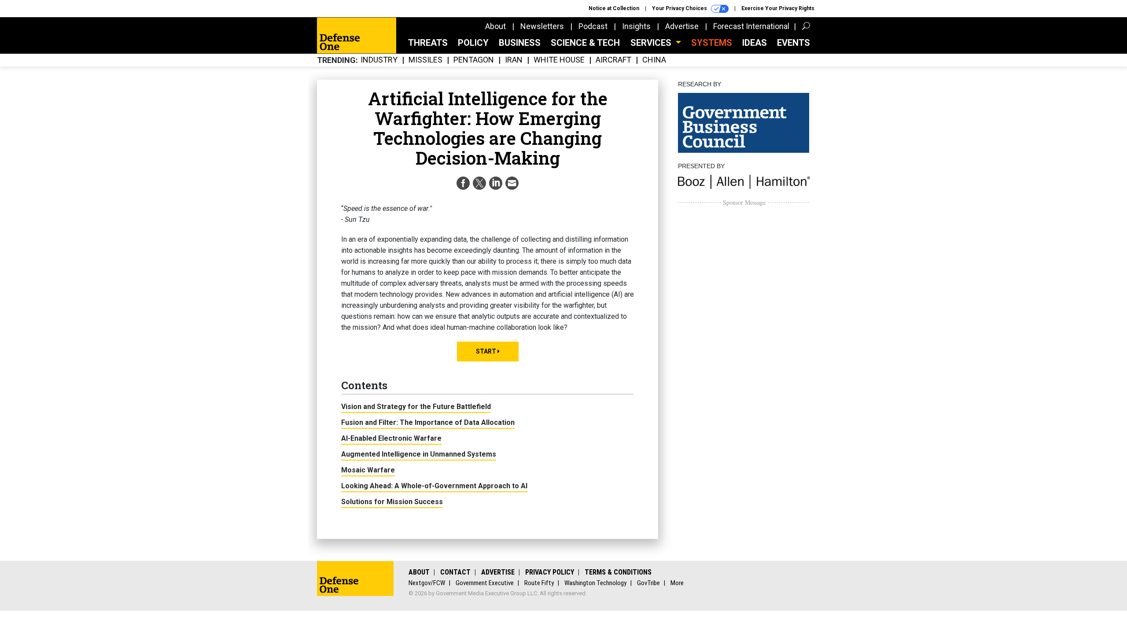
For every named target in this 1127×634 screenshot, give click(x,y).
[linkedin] (495, 183)
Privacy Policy (549, 572)
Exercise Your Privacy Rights (777, 8)
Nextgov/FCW (427, 583)
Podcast (593, 26)
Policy (473, 42)
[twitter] (479, 183)
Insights (636, 26)
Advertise (682, 26)
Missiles (425, 60)
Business (520, 42)
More (677, 583)
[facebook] (463, 183)
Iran (514, 60)
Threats (428, 42)
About (495, 26)
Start (486, 351)
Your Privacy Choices (680, 8)
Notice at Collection (614, 8)
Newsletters (542, 26)
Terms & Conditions (618, 572)
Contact (455, 572)
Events (793, 42)
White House (559, 60)
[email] (512, 183)
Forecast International (751, 26)
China (654, 60)
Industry (379, 60)
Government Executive (485, 583)
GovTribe (648, 583)
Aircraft (613, 60)
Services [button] (652, 42)
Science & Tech (585, 42)
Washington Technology (595, 583)
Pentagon (473, 60)
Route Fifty (539, 583)
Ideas (754, 42)
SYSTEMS (711, 42)
